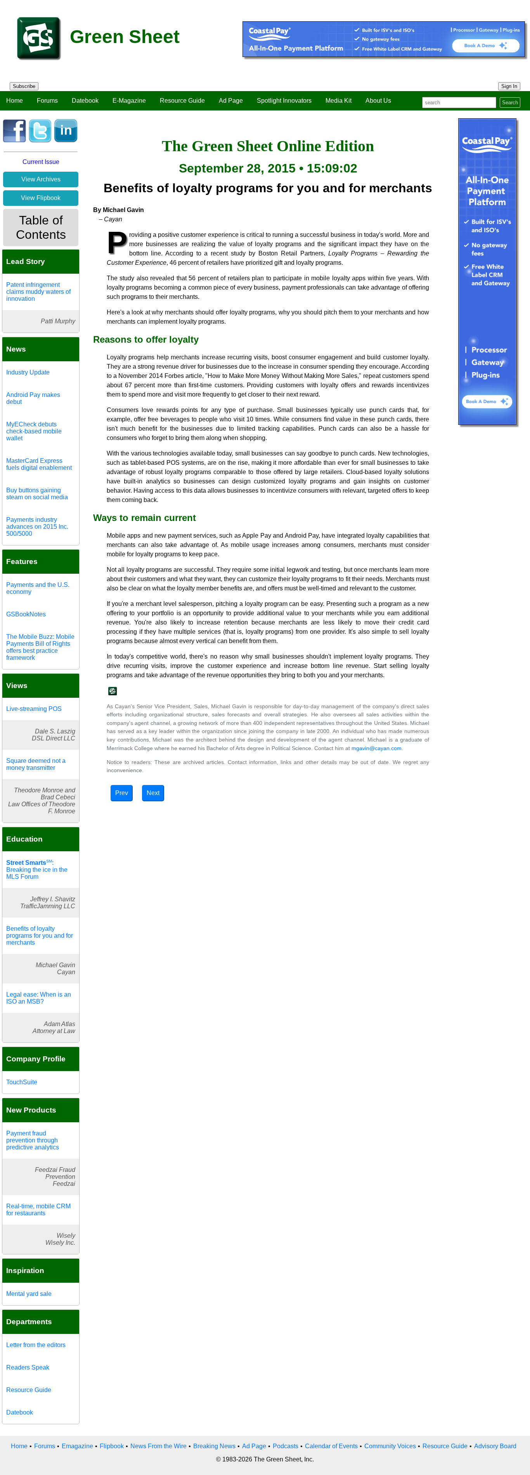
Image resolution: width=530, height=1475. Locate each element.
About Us (378, 100)
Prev (121, 793)
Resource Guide (182, 100)
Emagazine (77, 1446)
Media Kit (339, 100)
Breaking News (214, 1446)
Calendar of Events (331, 1446)
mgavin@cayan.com (377, 748)
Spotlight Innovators (284, 100)
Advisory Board (495, 1446)
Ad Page (231, 100)
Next (153, 793)
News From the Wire (158, 1446)
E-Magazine (129, 100)
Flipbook (112, 1446)
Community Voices (390, 1446)
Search (510, 102)
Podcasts (285, 1446)
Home (14, 100)
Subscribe (24, 86)
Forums (47, 100)
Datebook (85, 100)
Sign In (509, 86)
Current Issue (41, 162)
